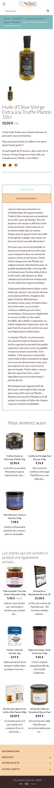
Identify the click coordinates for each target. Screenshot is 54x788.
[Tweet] (10, 165)
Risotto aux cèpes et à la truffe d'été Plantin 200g (14, 710)
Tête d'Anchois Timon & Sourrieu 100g (14, 516)
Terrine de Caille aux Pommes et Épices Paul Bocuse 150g (39, 710)
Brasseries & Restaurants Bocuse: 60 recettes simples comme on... (39, 593)
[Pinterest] (16, 165)
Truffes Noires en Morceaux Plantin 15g (14, 457)
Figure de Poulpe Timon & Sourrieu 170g (39, 651)
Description (26, 189)
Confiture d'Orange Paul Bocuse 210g (39, 457)
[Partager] (4, 165)
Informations (11, 751)
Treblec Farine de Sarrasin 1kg (14, 651)
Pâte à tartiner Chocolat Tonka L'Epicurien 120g (14, 593)
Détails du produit (26, 198)
